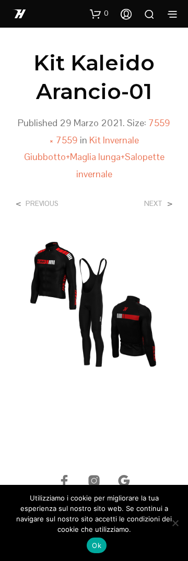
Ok (96, 545)
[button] (99, 13)
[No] (175, 523)
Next (153, 203)
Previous (42, 203)
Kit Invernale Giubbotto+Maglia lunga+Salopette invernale (94, 157)
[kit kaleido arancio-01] (94, 309)
